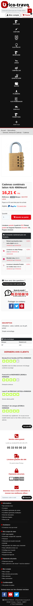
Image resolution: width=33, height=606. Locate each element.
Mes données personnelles (10, 574)
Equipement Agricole (8, 554)
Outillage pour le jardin (8, 550)
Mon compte (13, 15)
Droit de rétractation (8, 515)
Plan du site (5, 519)
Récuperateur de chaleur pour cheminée (13, 545)
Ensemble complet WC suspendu (11, 536)
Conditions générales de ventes (11, 510)
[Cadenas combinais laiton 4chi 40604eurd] (16, 156)
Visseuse (5, 538)
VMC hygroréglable (7, 534)
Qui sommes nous (7, 506)
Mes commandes (7, 578)
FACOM (4, 543)
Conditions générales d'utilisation (11, 512)
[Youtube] (10, 594)
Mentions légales (7, 517)
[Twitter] (16, 306)
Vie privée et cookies (8, 585)
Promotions (16, 117)
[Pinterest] (21, 306)
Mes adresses (6, 576)
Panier (28, 14)
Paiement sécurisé (7, 561)
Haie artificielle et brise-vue (10, 548)
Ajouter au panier (22, 217)
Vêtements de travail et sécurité (11, 541)
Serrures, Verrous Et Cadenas (12, 132)
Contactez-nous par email (9, 527)
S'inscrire (27, 497)
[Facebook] (11, 306)
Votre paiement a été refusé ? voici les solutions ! (16, 563)
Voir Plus (16, 124)
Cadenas (26, 132)
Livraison (5, 508)
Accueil (3, 130)
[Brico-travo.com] (15, 4)
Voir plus (26, 426)
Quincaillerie (11, 130)
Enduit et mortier (7, 552)
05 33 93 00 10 (16, 447)
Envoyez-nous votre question (13, 284)
